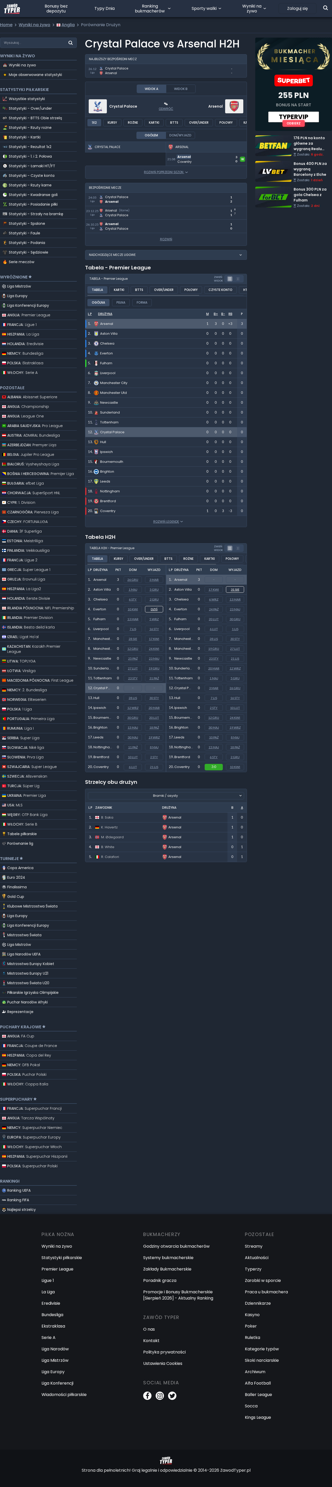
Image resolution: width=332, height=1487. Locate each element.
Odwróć (166, 109)
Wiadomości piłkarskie (64, 1395)
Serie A (49, 1338)
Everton (99, 609)
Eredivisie (51, 1303)
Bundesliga (52, 1315)
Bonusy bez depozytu (56, 8)
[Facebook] (147, 1396)
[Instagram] (160, 1396)
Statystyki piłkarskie (62, 1258)
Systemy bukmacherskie (168, 1258)
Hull (96, 697)
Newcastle (102, 658)
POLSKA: (25, 363)
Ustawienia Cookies (162, 1363)
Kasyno (252, 1315)
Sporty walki (204, 8)
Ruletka (252, 1338)
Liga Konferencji (57, 1383)
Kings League (258, 1417)
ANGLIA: (28, 315)
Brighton (100, 727)
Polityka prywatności (164, 1352)
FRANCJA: (22, 324)
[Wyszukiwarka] (325, 7)
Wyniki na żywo (251, 8)
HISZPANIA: (23, 334)
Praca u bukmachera (266, 1292)
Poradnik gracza (159, 1280)
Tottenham (102, 678)
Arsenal (215, 106)
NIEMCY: (25, 353)
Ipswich (99, 707)
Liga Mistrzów (19, 286)
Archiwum (255, 1372)
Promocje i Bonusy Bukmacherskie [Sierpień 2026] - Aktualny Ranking (178, 1295)
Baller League (258, 1395)
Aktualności (256, 1258)
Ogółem (151, 135)
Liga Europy (17, 295)
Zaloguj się (297, 8)
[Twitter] (172, 1396)
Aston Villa (102, 589)
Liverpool (101, 628)
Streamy (253, 1246)
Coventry (101, 766)
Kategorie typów (262, 1349)
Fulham (99, 619)
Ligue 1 (48, 1280)
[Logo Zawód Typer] (12, 8)
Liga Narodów (55, 1349)
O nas (149, 1329)
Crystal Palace (123, 106)
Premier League (57, 1269)
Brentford (101, 757)
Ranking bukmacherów (150, 8)
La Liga (48, 1292)
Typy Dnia (104, 8)
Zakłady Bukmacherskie (167, 1269)
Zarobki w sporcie (263, 1280)
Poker (251, 1326)
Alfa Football (258, 1383)
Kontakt (151, 1341)
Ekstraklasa (53, 1326)
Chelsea (100, 599)
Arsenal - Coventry (185, 155)
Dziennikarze (258, 1303)
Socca (251, 1406)
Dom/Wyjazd (180, 135)
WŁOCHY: (22, 372)
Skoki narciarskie (262, 1360)
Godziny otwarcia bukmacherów (176, 1246)
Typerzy (253, 1269)
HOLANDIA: (25, 343)
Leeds (98, 737)
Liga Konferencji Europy (28, 305)
